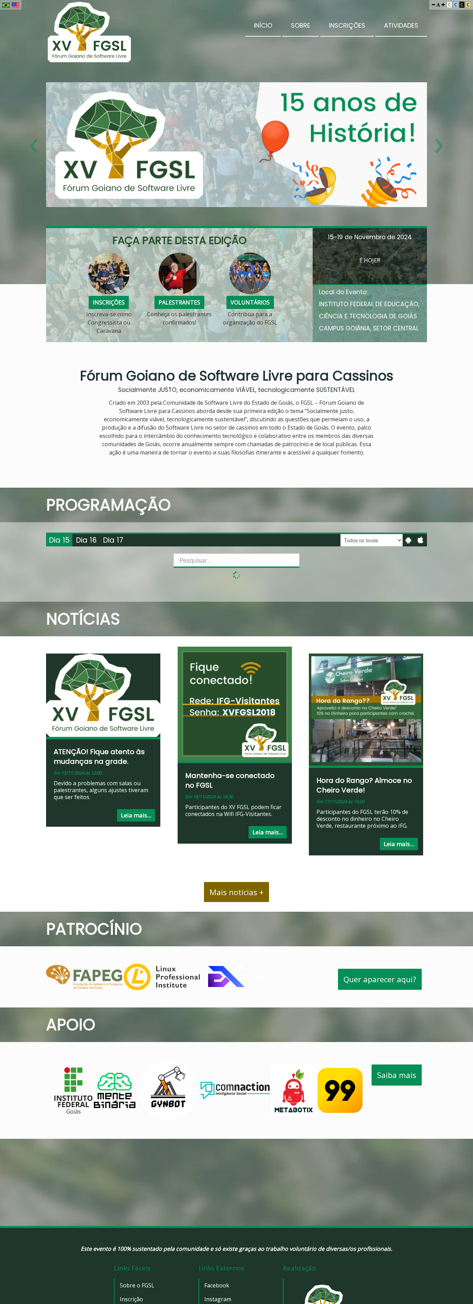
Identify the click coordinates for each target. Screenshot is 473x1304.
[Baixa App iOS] (420, 540)
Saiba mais (396, 1075)
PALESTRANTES (179, 302)
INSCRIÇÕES (109, 302)
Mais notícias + (236, 892)
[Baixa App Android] (408, 540)
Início (263, 25)
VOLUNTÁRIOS (250, 302)
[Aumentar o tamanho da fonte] (443, 5)
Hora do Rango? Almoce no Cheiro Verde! (364, 785)
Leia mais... (136, 815)
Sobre (300, 25)
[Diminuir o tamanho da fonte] (433, 5)
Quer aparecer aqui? (379, 979)
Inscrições (347, 25)
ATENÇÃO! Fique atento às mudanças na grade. (99, 756)
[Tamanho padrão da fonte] (438, 5)
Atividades (401, 25)
